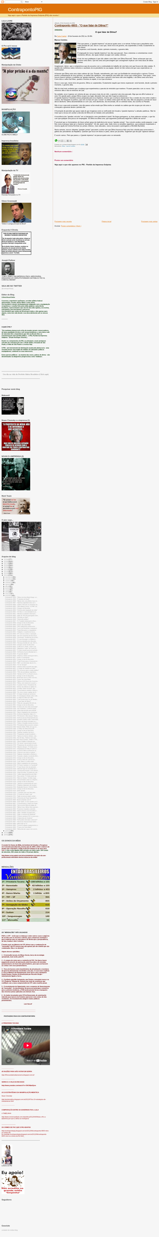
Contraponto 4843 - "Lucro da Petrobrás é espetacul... (21, 628)
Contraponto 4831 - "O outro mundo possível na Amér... (21, 650)
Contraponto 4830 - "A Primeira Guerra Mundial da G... (21, 652)
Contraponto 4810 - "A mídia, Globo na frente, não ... (20, 688)
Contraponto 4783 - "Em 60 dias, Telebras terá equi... (21, 738)
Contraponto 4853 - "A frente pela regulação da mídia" (21, 610)
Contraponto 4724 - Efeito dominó (15, 790)
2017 (6, 563)
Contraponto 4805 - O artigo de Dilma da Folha (19, 697)
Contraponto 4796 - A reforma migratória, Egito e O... (21, 714)
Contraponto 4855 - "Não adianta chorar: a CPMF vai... (21, 606)
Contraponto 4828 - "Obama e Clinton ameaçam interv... (22, 655)
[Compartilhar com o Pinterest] (70, 141)
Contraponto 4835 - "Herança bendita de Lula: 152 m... (21, 643)
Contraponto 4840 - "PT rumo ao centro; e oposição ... (21, 634)
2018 (6, 561)
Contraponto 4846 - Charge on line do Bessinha (19, 623)
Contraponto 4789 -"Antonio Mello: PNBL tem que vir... (21, 727)
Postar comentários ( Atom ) (71, 226)
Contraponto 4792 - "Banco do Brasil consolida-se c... (21, 721)
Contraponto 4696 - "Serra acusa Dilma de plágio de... (21, 805)
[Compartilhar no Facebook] (68, 141)
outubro (7, 580)
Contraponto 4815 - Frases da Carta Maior (18, 679)
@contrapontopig (7, 288)
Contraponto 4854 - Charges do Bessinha (17, 608)
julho (6, 586)
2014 (6, 569)
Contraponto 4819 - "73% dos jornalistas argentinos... (21, 672)
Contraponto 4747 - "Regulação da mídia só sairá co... (21, 748)
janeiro (7, 831)
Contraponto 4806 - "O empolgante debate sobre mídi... (21, 696)
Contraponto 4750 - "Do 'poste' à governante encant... (21, 743)
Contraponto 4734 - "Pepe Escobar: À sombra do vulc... (22, 772)
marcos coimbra (70, 146)
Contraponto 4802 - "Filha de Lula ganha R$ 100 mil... (21, 703)
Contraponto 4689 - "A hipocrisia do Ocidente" (19, 818)
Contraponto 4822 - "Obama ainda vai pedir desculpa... (21, 666)
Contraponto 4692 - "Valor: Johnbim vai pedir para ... (20, 812)
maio (7, 590)
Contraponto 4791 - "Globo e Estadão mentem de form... (22, 723)
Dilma (63, 146)
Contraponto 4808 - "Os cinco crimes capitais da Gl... (21, 692)
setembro (8, 582)
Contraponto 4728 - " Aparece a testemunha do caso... (21, 783)
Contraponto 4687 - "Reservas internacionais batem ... (21, 821)
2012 (6, 573)
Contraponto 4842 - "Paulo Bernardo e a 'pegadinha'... (21, 630)
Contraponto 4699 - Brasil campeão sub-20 (18, 799)
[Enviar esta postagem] (86, 144)
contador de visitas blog (10, 1230)
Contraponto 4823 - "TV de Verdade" (16, 665)
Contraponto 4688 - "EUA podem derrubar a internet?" (21, 820)
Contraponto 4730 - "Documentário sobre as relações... (21, 779)
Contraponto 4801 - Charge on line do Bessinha (19, 705)
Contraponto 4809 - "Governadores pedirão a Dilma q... (21, 690)
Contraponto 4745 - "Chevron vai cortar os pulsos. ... (21, 752)
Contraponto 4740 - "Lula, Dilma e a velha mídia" (19, 761)
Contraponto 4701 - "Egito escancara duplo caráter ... (21, 796)
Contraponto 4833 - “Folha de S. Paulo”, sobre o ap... (21, 646)
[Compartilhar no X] (65, 141)
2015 (6, 567)
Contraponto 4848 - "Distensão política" (17, 619)
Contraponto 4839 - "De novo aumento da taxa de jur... (21, 635)
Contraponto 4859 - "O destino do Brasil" (17, 599)
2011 (6, 575)
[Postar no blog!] (62, 141)
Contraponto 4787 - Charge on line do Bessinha (19, 730)
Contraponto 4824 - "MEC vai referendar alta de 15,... (21, 663)
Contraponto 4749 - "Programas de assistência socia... (21, 745)
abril (6, 592)
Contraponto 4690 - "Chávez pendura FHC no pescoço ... (22, 816)
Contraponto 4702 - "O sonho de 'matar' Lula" (18, 794)
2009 (6, 835)
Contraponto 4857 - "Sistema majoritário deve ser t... (21, 602)
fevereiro (8, 595)
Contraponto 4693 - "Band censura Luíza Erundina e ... (21, 810)
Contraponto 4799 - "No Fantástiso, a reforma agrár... (21, 708)
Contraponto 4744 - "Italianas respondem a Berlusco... (21, 754)
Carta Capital (61, 36)
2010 (6, 833)
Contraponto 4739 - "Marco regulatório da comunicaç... (21, 763)
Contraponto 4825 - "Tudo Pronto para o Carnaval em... (21, 661)
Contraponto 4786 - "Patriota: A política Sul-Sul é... (20, 732)
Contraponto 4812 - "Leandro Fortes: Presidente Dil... (21, 685)
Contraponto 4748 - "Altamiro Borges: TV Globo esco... (21, 747)
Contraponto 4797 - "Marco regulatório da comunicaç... (21, 712)
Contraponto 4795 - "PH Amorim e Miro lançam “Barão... (22, 716)
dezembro (8, 577)
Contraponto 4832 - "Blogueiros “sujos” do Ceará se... (21, 648)
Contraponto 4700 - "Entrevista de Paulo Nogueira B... (21, 798)
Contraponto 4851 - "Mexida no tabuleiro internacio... (21, 613)
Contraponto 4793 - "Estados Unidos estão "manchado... (22, 719)
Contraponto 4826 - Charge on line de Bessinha (19, 659)
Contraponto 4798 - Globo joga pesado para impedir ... (21, 710)
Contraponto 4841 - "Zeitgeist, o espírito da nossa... (20, 632)
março (7, 593)
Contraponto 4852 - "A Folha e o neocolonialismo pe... (21, 612)
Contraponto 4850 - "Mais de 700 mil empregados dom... (22, 615)
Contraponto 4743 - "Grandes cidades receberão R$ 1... (22, 756)
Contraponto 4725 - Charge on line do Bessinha (19, 789)
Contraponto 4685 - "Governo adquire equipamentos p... (22, 825)
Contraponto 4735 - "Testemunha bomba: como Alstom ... (22, 770)
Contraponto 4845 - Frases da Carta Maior (18, 624)
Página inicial (106, 221)
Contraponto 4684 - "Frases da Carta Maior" (18, 827)
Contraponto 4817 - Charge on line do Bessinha (19, 676)
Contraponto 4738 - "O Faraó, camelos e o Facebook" (21, 765)
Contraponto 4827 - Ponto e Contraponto (17, 657)
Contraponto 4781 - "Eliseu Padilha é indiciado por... (20, 741)
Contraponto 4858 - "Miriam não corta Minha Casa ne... (21, 601)
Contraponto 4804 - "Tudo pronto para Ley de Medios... (21, 699)
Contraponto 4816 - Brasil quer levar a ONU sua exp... (21, 677)
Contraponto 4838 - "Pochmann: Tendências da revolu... (22, 637)
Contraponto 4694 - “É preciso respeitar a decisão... (20, 809)
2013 (6, 571)
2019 (6, 559)
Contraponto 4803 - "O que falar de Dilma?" (81, 25)
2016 (6, 565)
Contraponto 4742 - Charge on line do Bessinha (19, 758)
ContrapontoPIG (25, 9)
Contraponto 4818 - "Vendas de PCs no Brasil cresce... (21, 674)
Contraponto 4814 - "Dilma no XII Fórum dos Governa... (22, 681)
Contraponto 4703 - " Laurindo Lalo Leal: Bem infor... (20, 792)
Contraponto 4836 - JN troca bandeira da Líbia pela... (21, 641)
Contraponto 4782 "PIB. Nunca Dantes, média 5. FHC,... (22, 739)
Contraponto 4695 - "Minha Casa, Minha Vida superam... (22, 807)
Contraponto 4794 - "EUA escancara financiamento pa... (22, 717)
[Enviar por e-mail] (59, 141)
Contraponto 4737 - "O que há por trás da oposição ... (21, 767)
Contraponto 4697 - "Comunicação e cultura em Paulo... (22, 803)
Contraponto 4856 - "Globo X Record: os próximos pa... (21, 604)
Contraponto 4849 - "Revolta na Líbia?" (16, 617)
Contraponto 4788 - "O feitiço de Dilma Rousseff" (19, 728)
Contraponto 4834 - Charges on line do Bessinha (19, 644)
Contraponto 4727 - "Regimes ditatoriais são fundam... (21, 785)
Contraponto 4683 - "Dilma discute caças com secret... (21, 829)
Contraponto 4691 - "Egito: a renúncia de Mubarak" (20, 814)
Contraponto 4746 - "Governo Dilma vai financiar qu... (21, 750)
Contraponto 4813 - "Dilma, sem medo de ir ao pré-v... (21, 683)
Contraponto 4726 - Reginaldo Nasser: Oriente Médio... (21, 787)
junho (7, 588)
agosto (7, 584)
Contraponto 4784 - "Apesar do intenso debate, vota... (21, 736)
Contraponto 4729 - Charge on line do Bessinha (19, 781)
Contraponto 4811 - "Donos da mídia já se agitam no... (21, 686)
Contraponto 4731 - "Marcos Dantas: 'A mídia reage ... (21, 778)
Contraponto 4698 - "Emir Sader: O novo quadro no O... (22, 801)
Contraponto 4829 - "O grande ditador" (16, 654)
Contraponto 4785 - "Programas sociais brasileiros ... (21, 734)
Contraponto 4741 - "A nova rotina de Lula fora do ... (20, 759)
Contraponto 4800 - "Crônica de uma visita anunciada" (21, 707)
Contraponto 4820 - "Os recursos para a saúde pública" (22, 670)
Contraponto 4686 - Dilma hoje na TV (16, 823)
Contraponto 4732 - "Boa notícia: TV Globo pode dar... (21, 776)
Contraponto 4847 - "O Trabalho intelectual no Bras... (21, 621)
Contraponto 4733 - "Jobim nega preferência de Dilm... (21, 774)
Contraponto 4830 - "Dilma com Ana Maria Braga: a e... (21, 597)
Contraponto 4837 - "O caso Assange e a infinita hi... (20, 639)
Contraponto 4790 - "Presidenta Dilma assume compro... (22, 725)
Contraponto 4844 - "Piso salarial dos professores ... (21, 626)
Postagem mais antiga (149, 221)
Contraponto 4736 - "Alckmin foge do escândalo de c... (21, 768)
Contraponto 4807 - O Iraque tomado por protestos (20, 694)
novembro (8, 579)
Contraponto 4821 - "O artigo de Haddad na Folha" (20, 668)
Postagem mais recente (63, 221)
